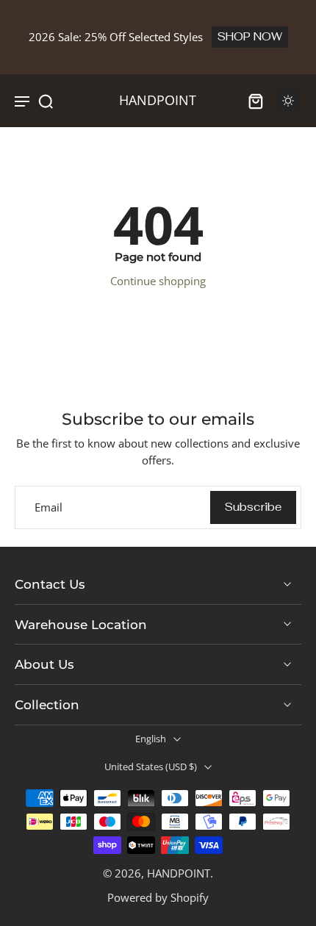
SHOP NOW (250, 36)
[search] (45, 100)
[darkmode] (288, 100)
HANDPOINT (178, 873)
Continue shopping (158, 280)
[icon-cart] (256, 100)
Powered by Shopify (158, 897)
